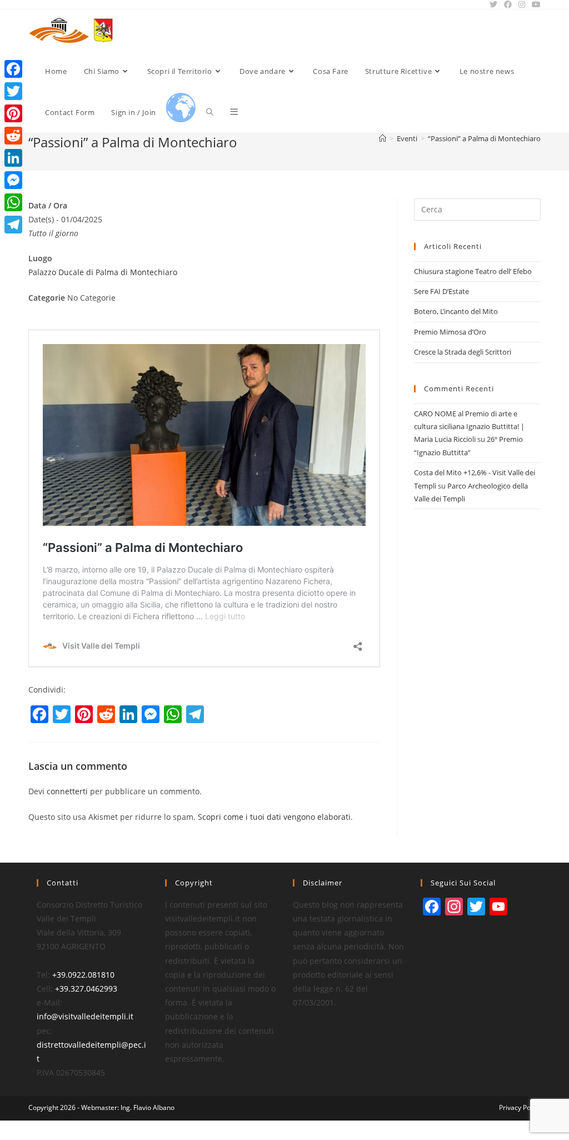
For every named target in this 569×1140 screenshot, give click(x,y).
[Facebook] (13, 69)
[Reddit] (13, 136)
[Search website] (210, 112)
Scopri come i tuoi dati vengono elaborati (274, 817)
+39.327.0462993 (86, 988)
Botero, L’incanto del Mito (456, 311)
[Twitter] (13, 91)
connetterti (67, 791)
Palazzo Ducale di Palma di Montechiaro (102, 272)
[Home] (382, 138)
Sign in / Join (133, 112)
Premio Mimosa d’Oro (450, 332)
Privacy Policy (520, 1107)
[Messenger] (13, 180)
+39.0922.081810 (83, 974)
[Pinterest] (13, 113)
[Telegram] (13, 224)
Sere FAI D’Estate (441, 291)
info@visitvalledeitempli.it (85, 1016)
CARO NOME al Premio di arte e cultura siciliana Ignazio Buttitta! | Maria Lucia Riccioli (469, 427)
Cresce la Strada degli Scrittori (462, 352)
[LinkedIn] (13, 158)
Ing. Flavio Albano (147, 1107)
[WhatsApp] (13, 202)
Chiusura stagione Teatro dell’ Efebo (473, 271)
